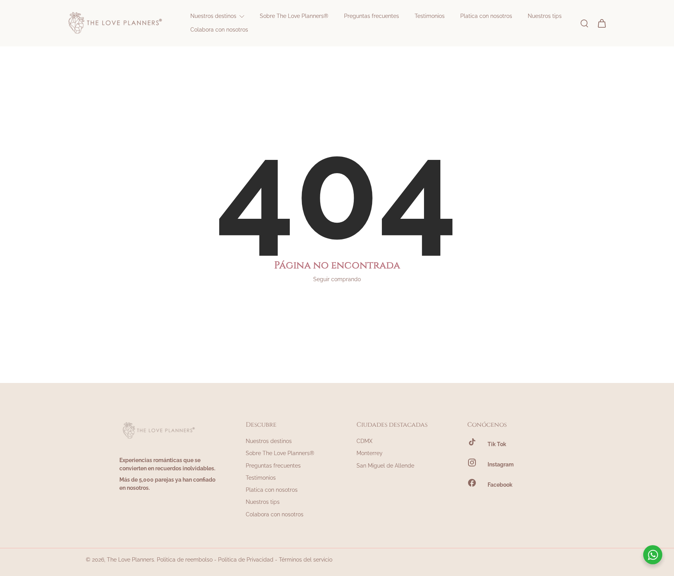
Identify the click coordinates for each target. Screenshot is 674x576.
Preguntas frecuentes (273, 466)
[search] (584, 23)
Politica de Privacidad (245, 560)
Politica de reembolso (185, 560)
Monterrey (370, 453)
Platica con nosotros (272, 490)
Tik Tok (497, 444)
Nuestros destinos (269, 441)
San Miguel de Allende (385, 466)
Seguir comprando (337, 279)
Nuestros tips (263, 502)
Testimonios (261, 478)
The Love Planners (130, 560)
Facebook (500, 485)
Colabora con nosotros (274, 514)
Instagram (501, 464)
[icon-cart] (601, 23)
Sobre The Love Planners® (280, 453)
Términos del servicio (305, 560)
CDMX (364, 441)
